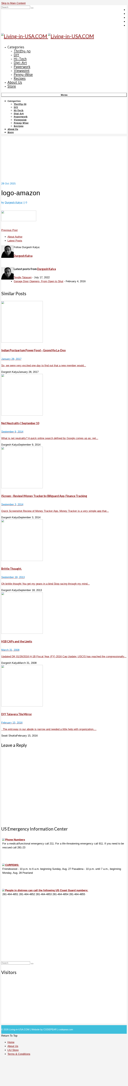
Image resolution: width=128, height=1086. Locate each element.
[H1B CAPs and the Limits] (64, 613)
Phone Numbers (15, 839)
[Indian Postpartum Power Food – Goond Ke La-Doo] (64, 322)
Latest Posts (14, 240)
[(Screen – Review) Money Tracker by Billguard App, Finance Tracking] (64, 468)
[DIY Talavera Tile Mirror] (64, 686)
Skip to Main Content (13, 3)
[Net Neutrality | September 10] (64, 395)
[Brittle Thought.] (64, 540)
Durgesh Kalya (13, 202)
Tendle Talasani (23, 277)
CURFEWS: (12, 865)
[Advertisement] (64, 158)
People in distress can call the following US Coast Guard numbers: (46, 890)
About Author (14, 236)
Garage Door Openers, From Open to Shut (38, 281)
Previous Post (9, 230)
